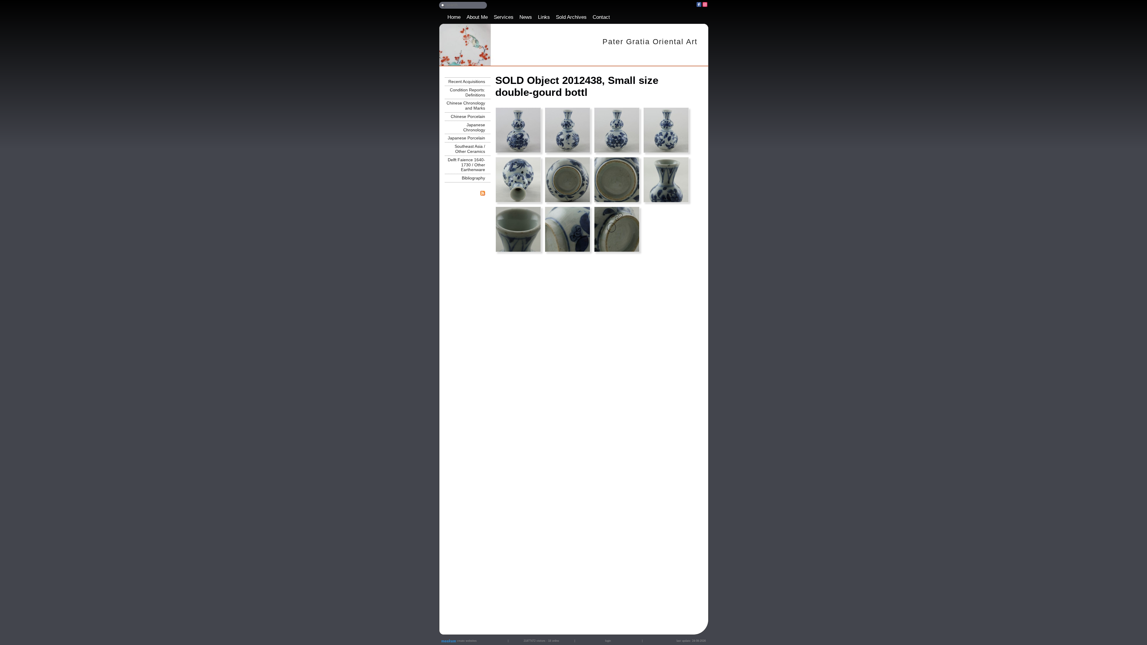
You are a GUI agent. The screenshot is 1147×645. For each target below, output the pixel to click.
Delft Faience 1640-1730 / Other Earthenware (466, 164)
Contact (601, 17)
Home (454, 17)
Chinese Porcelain (468, 116)
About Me (477, 17)
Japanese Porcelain (466, 138)
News (525, 17)
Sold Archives (571, 17)
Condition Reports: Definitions (467, 92)
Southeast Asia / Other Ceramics (470, 149)
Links (544, 17)
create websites (466, 640)
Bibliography (473, 178)
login (608, 640)
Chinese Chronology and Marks (466, 105)
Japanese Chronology (474, 127)
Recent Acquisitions (466, 81)
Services (503, 17)
